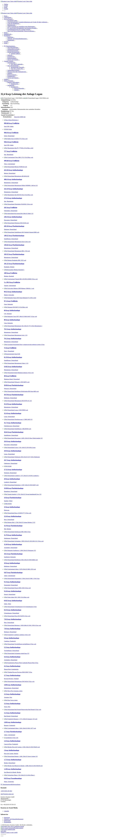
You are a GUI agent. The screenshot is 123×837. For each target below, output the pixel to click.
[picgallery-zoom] (5, 834)
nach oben (3, 831)
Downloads (21, 826)
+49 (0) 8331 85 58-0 (6, 791)
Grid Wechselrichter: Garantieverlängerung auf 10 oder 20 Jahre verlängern (27, 22)
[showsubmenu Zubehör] (12, 73)
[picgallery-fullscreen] (4, 834)
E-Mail (6, 5)
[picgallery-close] (1, 834)
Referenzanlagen (11, 58)
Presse (5, 32)
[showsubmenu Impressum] (13, 37)
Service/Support (8, 19)
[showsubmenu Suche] (8, 43)
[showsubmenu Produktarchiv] (18, 84)
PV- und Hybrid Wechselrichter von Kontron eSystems (21, 28)
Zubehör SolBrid (15, 53)
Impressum (10, 37)
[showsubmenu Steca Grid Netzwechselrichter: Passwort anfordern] (35, 31)
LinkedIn (6, 811)
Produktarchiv (11, 56)
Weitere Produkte (8, 81)
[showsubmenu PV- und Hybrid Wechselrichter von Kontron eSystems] (37, 28)
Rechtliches (7, 35)
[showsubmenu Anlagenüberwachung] (19, 49)
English (6, 8)
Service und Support (12, 59)
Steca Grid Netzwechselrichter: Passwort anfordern (20, 31)
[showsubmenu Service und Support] (18, 78)
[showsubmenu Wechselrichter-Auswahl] (24, 67)
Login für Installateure (13, 23)
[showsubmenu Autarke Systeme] (13, 61)
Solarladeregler (11, 62)
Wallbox (6, 79)
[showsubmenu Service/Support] (13, 19)
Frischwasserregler (19, 88)
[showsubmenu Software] (12, 55)
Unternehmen (7, 17)
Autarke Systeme (8, 61)
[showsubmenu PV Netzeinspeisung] (15, 46)
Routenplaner (7, 822)
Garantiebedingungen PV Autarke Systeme (18, 29)
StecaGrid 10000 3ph (19, 117)
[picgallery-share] (2, 834)
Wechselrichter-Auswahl (17, 67)
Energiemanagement (12, 50)
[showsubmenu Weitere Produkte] (13, 81)
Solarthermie (10, 85)
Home (5, 16)
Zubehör (9, 73)
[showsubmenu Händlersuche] (12, 34)
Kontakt (13, 829)
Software (9, 55)
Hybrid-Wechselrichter (13, 52)
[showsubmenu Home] (8, 16)
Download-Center (12, 20)
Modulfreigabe (11, 25)
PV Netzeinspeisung (9, 46)
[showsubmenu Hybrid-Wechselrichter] (20, 52)
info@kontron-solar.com (7, 794)
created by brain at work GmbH (9, 832)
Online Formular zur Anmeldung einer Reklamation (21, 26)
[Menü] (4, 10)
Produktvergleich (18, 828)
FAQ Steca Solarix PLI (17, 68)
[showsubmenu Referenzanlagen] (17, 58)
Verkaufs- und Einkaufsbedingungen (17, 38)
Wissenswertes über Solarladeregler (16, 71)
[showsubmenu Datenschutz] (14, 40)
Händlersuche (7, 34)
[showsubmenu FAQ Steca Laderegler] (23, 64)
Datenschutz (10, 40)
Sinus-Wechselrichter (12, 65)
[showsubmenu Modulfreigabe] (15, 25)
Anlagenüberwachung (13, 49)
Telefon (6, 4)
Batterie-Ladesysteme (13, 82)
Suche (5, 7)
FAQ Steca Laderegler (17, 64)
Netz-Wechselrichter (12, 47)
